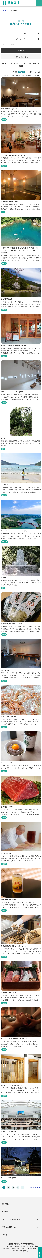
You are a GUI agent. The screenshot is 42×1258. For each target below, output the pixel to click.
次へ (32, 1187)
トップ (3, 11)
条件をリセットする (21, 57)
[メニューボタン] (39, 3)
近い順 (37, 72)
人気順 (29, 72)
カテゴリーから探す (21, 33)
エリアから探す (21, 39)
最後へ (37, 1187)
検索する (21, 50)
